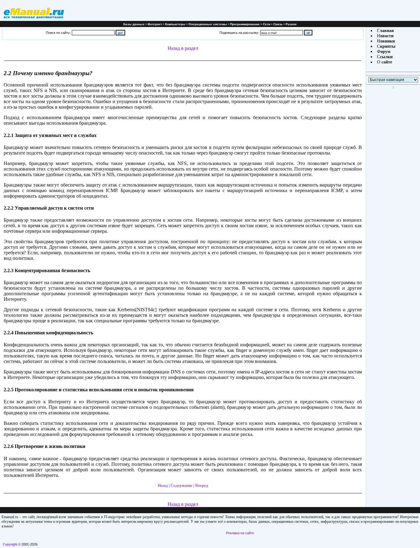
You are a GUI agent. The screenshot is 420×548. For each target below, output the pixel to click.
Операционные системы (207, 24)
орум (385, 51)
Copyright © (12, 544)
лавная (387, 30)
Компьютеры (175, 24)
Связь (278, 24)
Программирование (245, 24)
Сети (266, 24)
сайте (386, 62)
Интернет (155, 24)
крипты (387, 46)
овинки (387, 41)
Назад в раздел (183, 48)
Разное (291, 24)
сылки (386, 56)
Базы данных (134, 24)
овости (387, 36)
